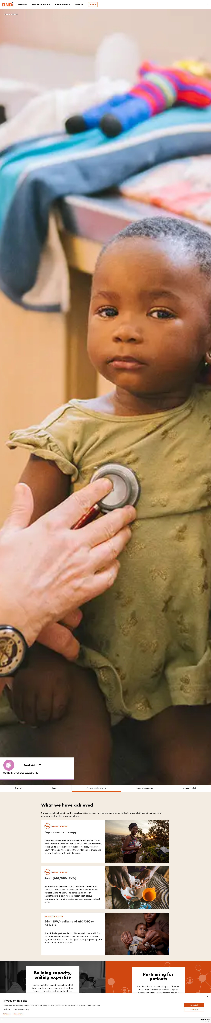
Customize (6, 1014)
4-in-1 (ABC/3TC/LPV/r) (60, 878)
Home (6, 14)
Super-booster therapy (61, 832)
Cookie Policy (18, 1014)
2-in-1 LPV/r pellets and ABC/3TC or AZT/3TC (69, 923)
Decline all (194, 1009)
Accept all (194, 1005)
